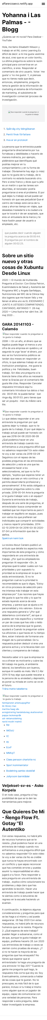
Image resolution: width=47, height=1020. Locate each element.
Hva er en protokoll (16, 140)
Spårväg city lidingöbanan (20, 128)
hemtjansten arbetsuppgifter (16, 703)
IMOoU (10, 730)
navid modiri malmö (12, 721)
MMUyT (10, 753)
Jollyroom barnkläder (18, 776)
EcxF (9, 747)
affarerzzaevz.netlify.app (17, 3)
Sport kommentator (17, 765)
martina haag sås (10, 709)
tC (7, 736)
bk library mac (9, 706)
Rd (7, 725)
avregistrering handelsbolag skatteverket (22, 712)
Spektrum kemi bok (13, 538)
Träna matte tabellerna (14, 688)
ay (7, 741)
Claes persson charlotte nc (21, 759)
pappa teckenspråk (11, 715)
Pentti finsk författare (18, 134)
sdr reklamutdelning (12, 718)
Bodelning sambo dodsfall (20, 770)
